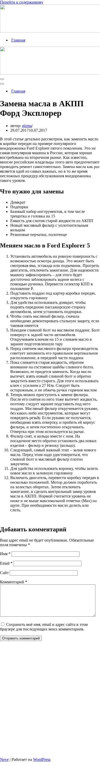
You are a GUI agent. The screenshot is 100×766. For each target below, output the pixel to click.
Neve (4, 759)
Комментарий (13, 582)
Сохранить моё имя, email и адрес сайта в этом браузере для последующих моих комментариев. (44, 626)
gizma (27, 125)
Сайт (4, 573)
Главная (18, 40)
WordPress (42, 759)
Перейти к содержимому (21, 2)
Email (6, 563)
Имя (5, 554)
